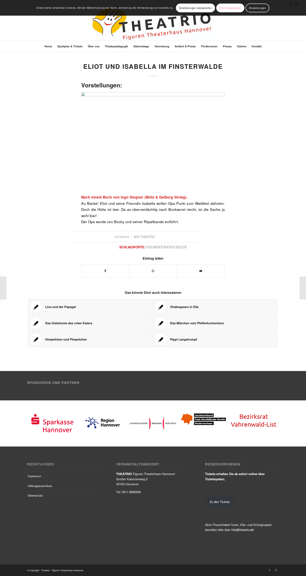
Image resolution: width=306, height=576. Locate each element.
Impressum (34, 476)
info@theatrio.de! (242, 529)
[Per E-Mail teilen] (201, 271)
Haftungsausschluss (40, 486)
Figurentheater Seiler (166, 247)
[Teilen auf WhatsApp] (153, 271)
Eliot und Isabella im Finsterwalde (153, 66)
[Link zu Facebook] (269, 570)
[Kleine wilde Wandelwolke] (3, 288)
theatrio (147, 237)
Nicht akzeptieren (230, 8)
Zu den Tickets (220, 501)
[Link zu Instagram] (276, 570)
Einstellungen (257, 8)
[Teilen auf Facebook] (105, 271)
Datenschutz (35, 495)
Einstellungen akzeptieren (195, 8)
